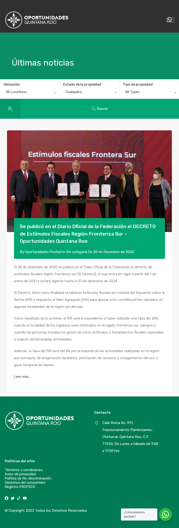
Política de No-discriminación (28, 478)
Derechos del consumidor (25, 482)
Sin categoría (76, 252)
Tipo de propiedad (138, 85)
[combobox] (29, 93)
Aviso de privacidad (20, 474)
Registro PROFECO (20, 487)
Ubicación (11, 85)
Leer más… (22, 377)
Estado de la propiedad (82, 85)
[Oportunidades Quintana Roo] (37, 27)
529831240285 (147, 19)
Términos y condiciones (24, 470)
